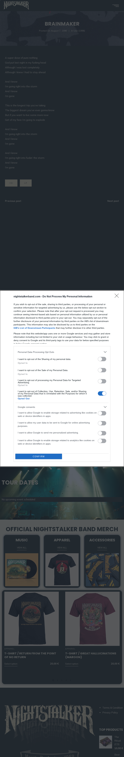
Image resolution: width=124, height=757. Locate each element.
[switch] (102, 359)
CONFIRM (39, 456)
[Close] (118, 297)
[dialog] (62, 378)
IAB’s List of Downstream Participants (34, 328)
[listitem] (62, 352)
